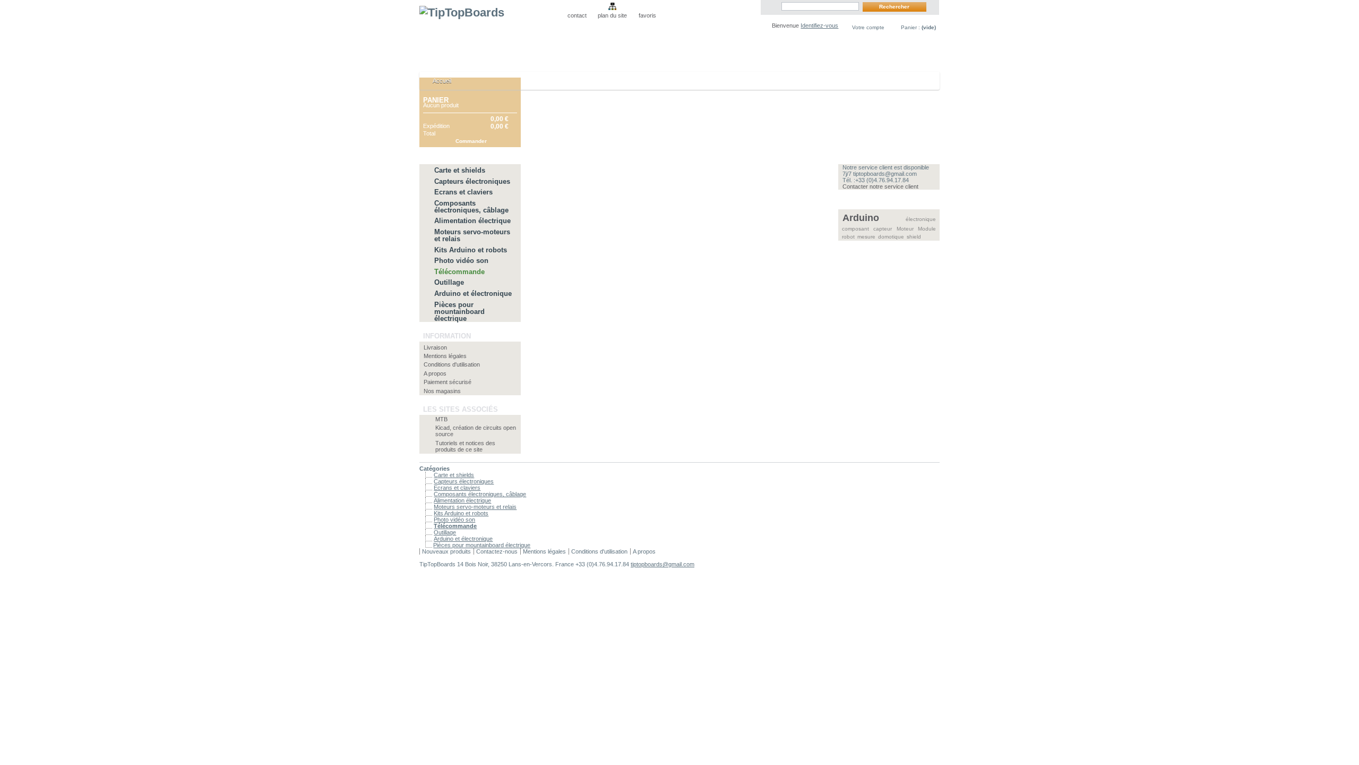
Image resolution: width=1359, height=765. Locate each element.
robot (848, 237)
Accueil (436, 84)
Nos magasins (442, 391)
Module (927, 229)
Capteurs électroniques (472, 181)
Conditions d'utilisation (452, 364)
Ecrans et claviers (463, 192)
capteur (882, 229)
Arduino (860, 217)
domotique (891, 237)
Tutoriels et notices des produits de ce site (465, 446)
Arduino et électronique (473, 294)
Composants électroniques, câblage (471, 206)
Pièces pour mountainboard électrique (459, 311)
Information (447, 336)
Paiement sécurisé (447, 382)
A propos (435, 373)
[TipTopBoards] (489, 33)
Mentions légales (445, 356)
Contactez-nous (497, 551)
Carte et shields (459, 170)
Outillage (449, 282)
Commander (471, 141)
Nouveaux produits (446, 551)
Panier (436, 100)
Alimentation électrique (472, 221)
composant (855, 229)
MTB (441, 419)
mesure (866, 237)
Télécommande (459, 272)
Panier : (918, 27)
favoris (647, 15)
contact (577, 15)
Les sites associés (460, 409)
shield (914, 237)
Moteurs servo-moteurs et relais (472, 235)
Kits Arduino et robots (470, 250)
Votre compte (868, 27)
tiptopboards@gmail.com (662, 564)
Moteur (905, 229)
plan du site (612, 15)
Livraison (435, 347)
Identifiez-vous (819, 25)
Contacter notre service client (880, 186)
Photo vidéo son (461, 261)
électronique (921, 219)
